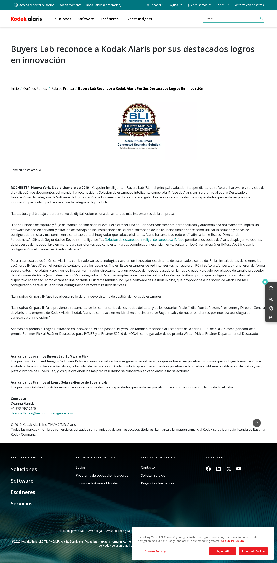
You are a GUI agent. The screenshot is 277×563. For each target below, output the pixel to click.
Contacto (148, 467)
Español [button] (155, 5)
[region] (203, 543)
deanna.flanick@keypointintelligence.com (42, 413)
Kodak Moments (70, 5)
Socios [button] (220, 5)
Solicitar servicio (153, 475)
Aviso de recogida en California (126, 531)
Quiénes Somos (35, 88)
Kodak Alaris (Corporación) (103, 5)
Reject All (222, 551)
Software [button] (86, 18)
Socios (81, 467)
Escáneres (23, 492)
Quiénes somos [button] (197, 5)
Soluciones (24, 469)
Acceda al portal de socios (36, 5)
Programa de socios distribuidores (102, 475)
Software (22, 480)
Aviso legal (95, 531)
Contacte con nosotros (248, 5)
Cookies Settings (155, 551)
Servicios (21, 503)
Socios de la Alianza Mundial (97, 483)
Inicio (15, 88)
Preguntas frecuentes (157, 483)
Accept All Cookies (253, 551)
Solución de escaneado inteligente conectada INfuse (144, 239)
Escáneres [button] (110, 18)
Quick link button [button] (265, 282)
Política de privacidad (70, 531)
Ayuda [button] (174, 5)
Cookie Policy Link (233, 541)
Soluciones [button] (61, 18)
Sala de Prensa (63, 88)
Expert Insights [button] (138, 18)
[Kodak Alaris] (26, 18)
